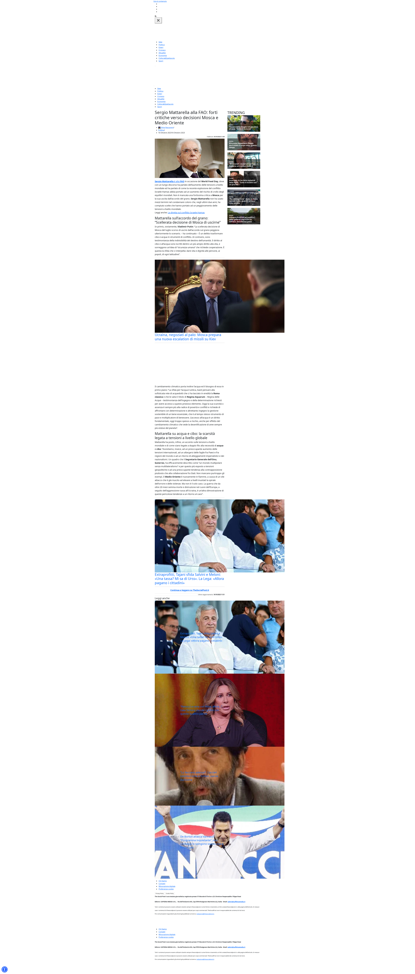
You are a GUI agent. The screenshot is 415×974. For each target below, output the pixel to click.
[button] (4, 969)
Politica (162, 45)
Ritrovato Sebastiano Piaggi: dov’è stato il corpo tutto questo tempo (243, 145)
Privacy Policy (160, 893)
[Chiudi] (158, 20)
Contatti (162, 883)
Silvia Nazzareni (167, 127)
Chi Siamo (163, 881)
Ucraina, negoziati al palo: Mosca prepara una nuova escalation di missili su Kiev (188, 336)
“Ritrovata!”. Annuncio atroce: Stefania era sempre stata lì (242, 165)
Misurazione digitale (167, 886)
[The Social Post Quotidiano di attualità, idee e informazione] (218, 32)
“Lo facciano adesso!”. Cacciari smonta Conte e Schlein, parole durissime (199, 776)
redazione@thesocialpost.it (205, 914)
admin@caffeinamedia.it (236, 902)
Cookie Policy (170, 893)
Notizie (231, 125)
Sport (161, 61)
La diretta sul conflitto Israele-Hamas (186, 212)
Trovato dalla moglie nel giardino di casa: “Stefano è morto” (243, 128)
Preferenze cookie (166, 889)
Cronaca (162, 50)
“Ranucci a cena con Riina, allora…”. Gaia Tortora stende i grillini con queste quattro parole (201, 710)
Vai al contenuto (160, 1)
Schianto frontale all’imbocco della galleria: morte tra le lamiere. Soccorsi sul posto (241, 219)
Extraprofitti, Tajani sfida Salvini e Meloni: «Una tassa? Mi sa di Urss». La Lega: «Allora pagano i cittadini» (189, 578)
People (231, 178)
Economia (163, 55)
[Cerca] (155, 16)
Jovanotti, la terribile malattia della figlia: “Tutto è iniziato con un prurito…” (243, 182)
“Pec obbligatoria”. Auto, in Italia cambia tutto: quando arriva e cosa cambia (243, 201)
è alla (169, 181)
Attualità (162, 53)
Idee (160, 42)
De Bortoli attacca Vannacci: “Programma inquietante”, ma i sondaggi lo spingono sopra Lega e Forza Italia (201, 842)
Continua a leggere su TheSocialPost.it (189, 590)
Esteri (161, 47)
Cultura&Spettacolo (167, 58)
